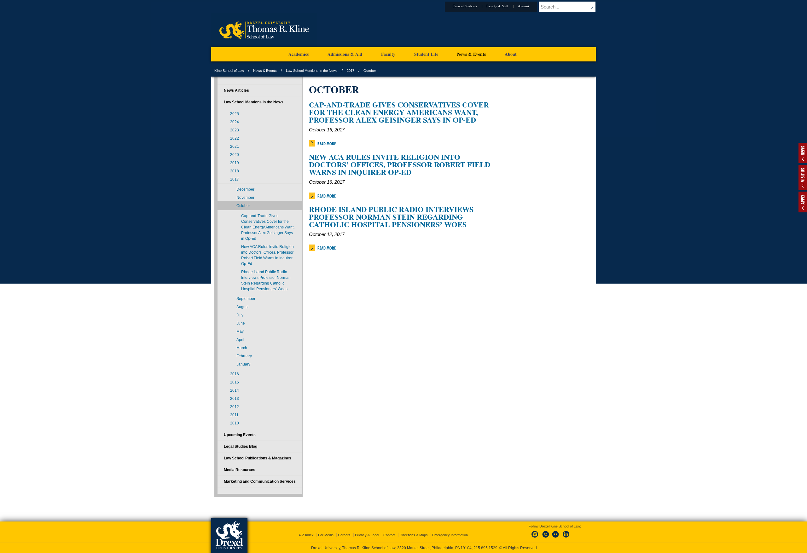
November (245, 197)
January (243, 364)
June (240, 323)
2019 (234, 163)
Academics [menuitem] (298, 54)
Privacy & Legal (367, 535)
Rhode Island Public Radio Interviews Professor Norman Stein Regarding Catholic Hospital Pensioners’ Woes (391, 217)
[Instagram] (535, 538)
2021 (234, 146)
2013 (234, 398)
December (245, 189)
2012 (234, 407)
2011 (234, 415)
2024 (234, 122)
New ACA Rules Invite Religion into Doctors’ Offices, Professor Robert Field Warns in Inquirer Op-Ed (399, 164)
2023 (234, 130)
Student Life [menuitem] (426, 54)
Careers (344, 535)
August (242, 307)
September (245, 299)
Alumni (523, 5)
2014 (234, 390)
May (240, 331)
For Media (326, 535)
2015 (234, 382)
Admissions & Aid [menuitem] (345, 54)
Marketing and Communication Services (260, 481)
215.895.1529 (485, 548)
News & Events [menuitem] (471, 54)
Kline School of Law (229, 70)
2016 (234, 374)
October (243, 206)
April (240, 339)
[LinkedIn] (566, 538)
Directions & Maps (414, 535)
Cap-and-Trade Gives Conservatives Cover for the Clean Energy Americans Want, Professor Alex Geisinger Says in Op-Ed (399, 112)
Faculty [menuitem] (388, 54)
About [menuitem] (511, 54)
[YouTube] (545, 538)
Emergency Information (450, 535)
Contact (389, 535)
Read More (326, 143)
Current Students (465, 5)
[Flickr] (555, 538)
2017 (350, 70)
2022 (234, 138)
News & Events (265, 70)
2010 (234, 423)
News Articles (236, 90)
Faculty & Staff (497, 5)
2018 (234, 171)
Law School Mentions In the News (312, 70)
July (239, 315)
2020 (234, 155)
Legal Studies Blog (240, 446)
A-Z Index (306, 535)
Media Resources (239, 470)
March (241, 348)
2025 (234, 114)
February (244, 356)
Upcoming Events (240, 435)
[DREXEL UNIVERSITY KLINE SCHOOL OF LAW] (264, 46)
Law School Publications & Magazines (257, 458)
